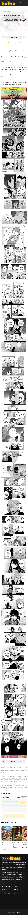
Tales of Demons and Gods (5, 849)
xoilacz (12, 901)
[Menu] (25, 3)
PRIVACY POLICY (6, 893)
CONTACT (4, 889)
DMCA (15, 893)
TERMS (16, 889)
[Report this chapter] (19, 42)
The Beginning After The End (15, 848)
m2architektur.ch (8, 903)
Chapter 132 (13, 37)
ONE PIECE (25, 848)
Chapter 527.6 (3, 843)
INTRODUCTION (6, 886)
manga (25, 72)
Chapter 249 (15, 842)
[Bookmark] (8, 42)
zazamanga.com (14, 911)
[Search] (21, 3)
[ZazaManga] (8, 3)
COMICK (16, 886)
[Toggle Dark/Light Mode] (14, 42)
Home (3, 883)
